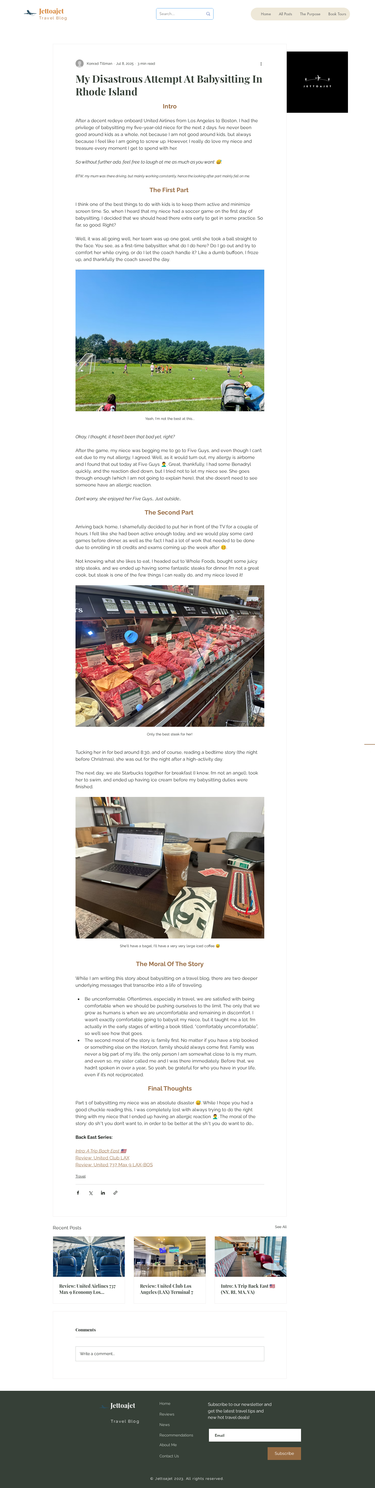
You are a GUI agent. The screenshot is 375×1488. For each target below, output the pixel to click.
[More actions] (261, 63)
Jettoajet (122, 1405)
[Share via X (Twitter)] (90, 1192)
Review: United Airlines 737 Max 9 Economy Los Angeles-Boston (87, 1289)
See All (281, 1227)
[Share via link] (115, 1192)
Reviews (166, 1414)
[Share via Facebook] (78, 1192)
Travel (81, 1176)
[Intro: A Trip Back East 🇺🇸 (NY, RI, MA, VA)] (250, 1256)
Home (164, 1403)
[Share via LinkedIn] (103, 1192)
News (164, 1424)
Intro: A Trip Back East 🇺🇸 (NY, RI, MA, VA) (248, 1289)
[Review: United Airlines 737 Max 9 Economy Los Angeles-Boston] (89, 1256)
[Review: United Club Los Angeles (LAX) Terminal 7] (170, 1256)
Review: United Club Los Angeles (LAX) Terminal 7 (166, 1289)
